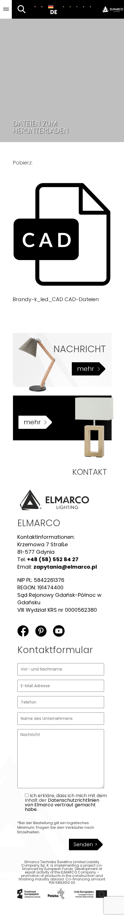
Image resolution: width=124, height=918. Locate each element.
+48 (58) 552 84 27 (52, 559)
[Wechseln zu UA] (83, 6)
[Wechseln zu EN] (41, 6)
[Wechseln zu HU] (70, 6)
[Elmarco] (109, 9)
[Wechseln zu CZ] (77, 6)
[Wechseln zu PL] (35, 6)
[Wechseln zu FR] (90, 6)
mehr (85, 368)
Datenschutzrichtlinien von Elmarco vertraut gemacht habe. (62, 805)
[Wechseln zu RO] (63, 6)
